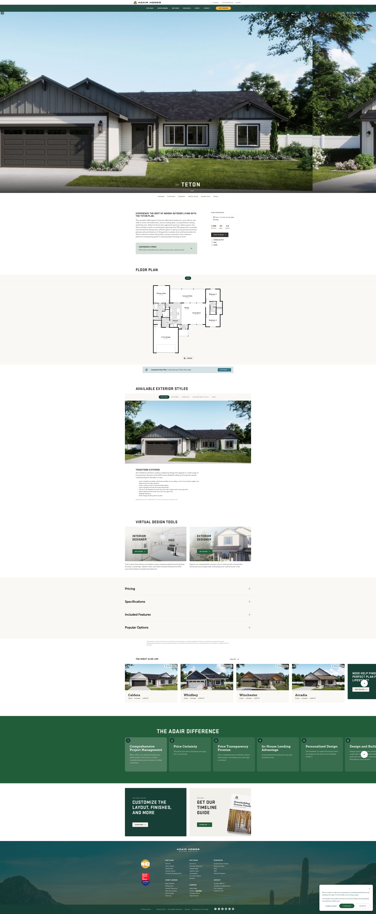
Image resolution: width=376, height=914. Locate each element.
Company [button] (215, 2)
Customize (223, 370)
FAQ (215, 871)
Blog (215, 868)
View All (233, 659)
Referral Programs (219, 873)
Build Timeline (169, 883)
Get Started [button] (223, 8)
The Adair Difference (196, 866)
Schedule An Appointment (222, 886)
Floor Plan (171, 196)
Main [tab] (188, 278)
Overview (161, 196)
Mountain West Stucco (201, 397)
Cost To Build (219, 234)
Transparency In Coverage (200, 909)
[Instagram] (226, 909)
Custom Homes (170, 871)
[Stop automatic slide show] (2, 12)
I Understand (347, 906)
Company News (195, 893)
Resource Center (219, 866)
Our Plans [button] (149, 8)
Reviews (192, 878)
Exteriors (181, 196)
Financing (168, 895)
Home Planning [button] (162, 8)
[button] (191, 248)
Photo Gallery (169, 866)
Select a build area (221, 217)
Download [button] (203, 824)
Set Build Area (228, 2)
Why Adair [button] (175, 8)
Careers (192, 891)
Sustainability (194, 873)
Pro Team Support (195, 876)
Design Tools (205, 196)
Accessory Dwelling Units (173, 873)
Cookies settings (331, 906)
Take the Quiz (359, 689)
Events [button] (197, 8)
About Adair (193, 888)
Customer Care (218, 891)
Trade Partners (194, 895)
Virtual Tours (193, 196)
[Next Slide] (371, 99)
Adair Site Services (171, 891)
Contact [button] (207, 8)
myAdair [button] (238, 2)
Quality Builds (194, 868)
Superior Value (194, 871)
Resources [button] (187, 8)
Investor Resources (171, 888)
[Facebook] (215, 909)
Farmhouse (185, 397)
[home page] (147, 2)
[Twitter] (222, 909)
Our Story (193, 863)
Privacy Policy (161, 909)
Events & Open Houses (221, 863)
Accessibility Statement (175, 909)
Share (215, 245)
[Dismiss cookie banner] (369, 888)
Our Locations (218, 888)
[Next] (364, 754)
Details (215, 196)
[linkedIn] (229, 909)
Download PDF (218, 240)
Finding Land (169, 886)
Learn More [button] (139, 824)
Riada (214, 397)
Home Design (169, 893)
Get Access (139, 551)
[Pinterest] (219, 909)
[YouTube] (233, 909)
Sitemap (187, 909)
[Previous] (11, 683)
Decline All (362, 906)
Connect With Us (219, 883)
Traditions (164, 397)
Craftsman (175, 397)
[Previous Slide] (4, 99)
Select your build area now (170, 499)
